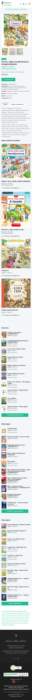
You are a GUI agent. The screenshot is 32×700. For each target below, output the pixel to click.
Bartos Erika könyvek (12, 617)
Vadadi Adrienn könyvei (7, 619)
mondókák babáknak (7, 611)
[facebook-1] (14, 658)
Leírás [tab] (5, 104)
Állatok (10, 86)
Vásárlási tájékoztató (10, 686)
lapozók (21, 91)
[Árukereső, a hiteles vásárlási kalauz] (16, 666)
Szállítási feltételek (22, 686)
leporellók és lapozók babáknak (10, 89)
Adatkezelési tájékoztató (10, 689)
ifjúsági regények (11, 613)
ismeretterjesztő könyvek (23, 613)
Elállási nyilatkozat (23, 689)
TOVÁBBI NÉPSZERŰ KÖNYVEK (15, 415)
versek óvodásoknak (21, 623)
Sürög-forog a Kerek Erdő (9, 310)
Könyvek (23, 87)
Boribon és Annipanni (7, 615)
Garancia (20, 687)
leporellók (26, 91)
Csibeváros (5, 270)
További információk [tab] (17, 104)
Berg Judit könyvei (24, 617)
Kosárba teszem (9, 79)
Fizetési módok (12, 687)
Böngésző (15, 86)
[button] (30, 4)
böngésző (9, 91)
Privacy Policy (24, 691)
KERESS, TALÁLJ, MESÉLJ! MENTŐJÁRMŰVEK (15, 181)
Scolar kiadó (8, 96)
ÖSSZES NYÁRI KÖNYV (15, 603)
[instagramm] (17, 658)
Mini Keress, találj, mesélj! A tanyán (12, 230)
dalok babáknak (18, 611)
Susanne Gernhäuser (11, 93)
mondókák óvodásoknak (8, 625)
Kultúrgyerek (7, 3)
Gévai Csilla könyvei (19, 615)
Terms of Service (15, 692)
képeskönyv (15, 621)
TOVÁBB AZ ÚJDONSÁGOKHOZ (14, 511)
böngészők (15, 91)
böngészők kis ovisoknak (14, 87)
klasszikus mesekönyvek (21, 619)
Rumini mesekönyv (24, 621)
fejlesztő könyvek (6, 621)
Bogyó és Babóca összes (8, 623)
